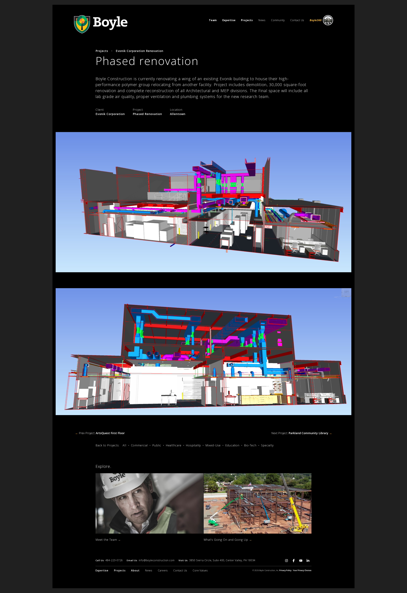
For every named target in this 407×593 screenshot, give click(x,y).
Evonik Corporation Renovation (139, 51)
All (124, 445)
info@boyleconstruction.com (157, 560)
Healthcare (173, 445)
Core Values (200, 570)
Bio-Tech (250, 445)
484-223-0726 (114, 560)
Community (278, 20)
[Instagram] (286, 560)
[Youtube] (300, 560)
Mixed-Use (213, 445)
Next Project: (301, 433)
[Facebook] (293, 560)
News (262, 20)
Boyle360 (315, 20)
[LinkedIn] (307, 560)
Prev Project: (100, 433)
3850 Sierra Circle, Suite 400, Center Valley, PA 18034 (222, 560)
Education (232, 445)
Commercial (139, 445)
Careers (163, 570)
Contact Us (297, 20)
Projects (102, 51)
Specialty (267, 445)
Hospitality (193, 445)
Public (156, 445)
